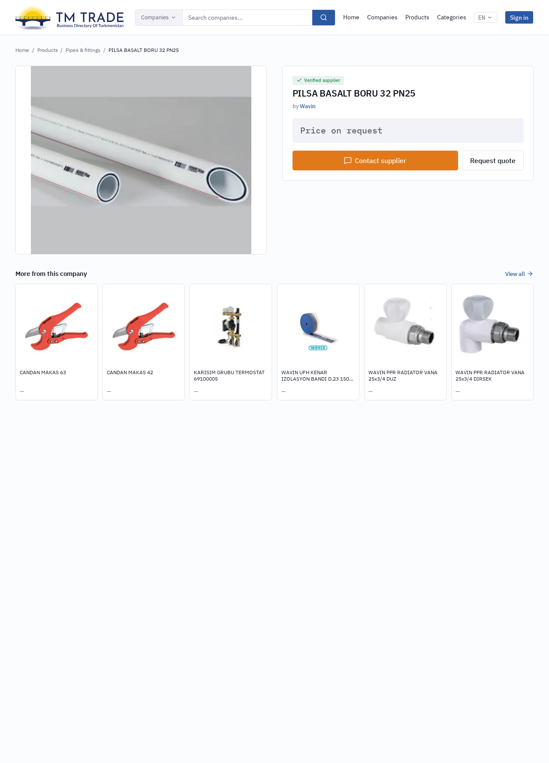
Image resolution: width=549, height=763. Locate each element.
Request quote (493, 160)
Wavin (308, 106)
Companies (155, 17)
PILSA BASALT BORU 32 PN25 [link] (144, 50)
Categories (451, 17)
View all (515, 273)
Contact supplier (380, 160)
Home (351, 17)
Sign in (519, 17)
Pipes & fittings (83, 50)
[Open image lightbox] (141, 160)
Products (417, 17)
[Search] (323, 17)
